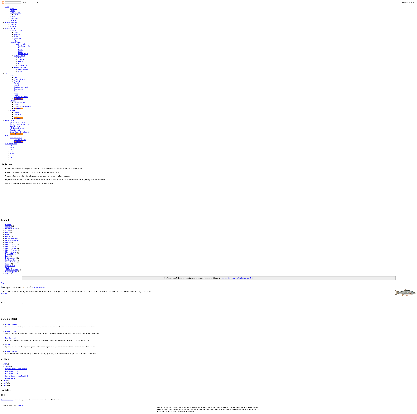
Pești (11, 75)
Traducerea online (7, 400)
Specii (7, 73)
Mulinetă (13, 26)
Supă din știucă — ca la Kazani (16, 369)
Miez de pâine (23, 69)
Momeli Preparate (20, 67)
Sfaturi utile (13, 18)
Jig (15, 40)
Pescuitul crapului (11, 331)
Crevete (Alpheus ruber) (22, 106)
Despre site (13, 9)
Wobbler (17, 34)
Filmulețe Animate (11, 229)
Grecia (16, 15)
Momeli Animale (19, 56)
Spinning (13, 24)
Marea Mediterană (11, 240)
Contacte (13, 20)
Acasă (7, 7)
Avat (15, 77)
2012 (5, 385)
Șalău (16, 95)
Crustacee (13, 101)
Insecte (20, 61)
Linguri (16, 32)
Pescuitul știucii (10, 338)
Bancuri (12, 16)
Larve (20, 63)
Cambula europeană (21, 87)
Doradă (16, 83)
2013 (5, 383)
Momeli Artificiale (16, 30)
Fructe (20, 50)
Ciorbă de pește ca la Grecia (19, 124)
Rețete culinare (10, 120)
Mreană (16, 85)
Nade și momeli (10, 28)
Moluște (12, 110)
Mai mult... (4, 293)
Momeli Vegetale (20, 44)
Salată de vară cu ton (17, 128)
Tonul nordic (18, 89)
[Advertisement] (208, 201)
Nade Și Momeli (11, 254)
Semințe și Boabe (11, 260)
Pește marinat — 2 (11, 373)
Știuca (7, 268)
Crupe (20, 52)
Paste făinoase (23, 54)
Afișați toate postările (245, 278)
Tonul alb (17, 91)
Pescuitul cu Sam (20, 140)
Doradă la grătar (15, 126)
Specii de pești (10, 266)
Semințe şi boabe (24, 46)
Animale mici (22, 65)
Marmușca (17, 38)
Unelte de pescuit (11, 22)
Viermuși (21, 60)
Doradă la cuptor (15, 130)
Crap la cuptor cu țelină (18, 122)
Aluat (20, 71)
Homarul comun (19, 103)
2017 (5, 364)
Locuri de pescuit (15, 13)
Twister (16, 36)
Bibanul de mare (19, 79)
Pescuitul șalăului (11, 351)
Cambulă (17, 81)
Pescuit (20, 405)
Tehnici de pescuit (11, 270)
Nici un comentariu (38, 288)
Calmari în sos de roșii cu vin (19, 132)
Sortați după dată (228, 278)
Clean (16, 93)
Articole (12, 11)
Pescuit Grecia (10, 378)
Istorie (7, 234)
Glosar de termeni (11, 144)
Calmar (16, 112)
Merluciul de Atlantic (21, 97)
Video (7, 136)
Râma (20, 58)
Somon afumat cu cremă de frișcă (16, 376)
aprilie (8, 366)
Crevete (16, 104)
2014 (5, 381)
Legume (21, 48)
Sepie (16, 116)
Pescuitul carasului (11, 324)
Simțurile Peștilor (11, 262)
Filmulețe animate (16, 138)
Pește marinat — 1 (11, 371)
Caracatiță (17, 114)
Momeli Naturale (15, 42)
